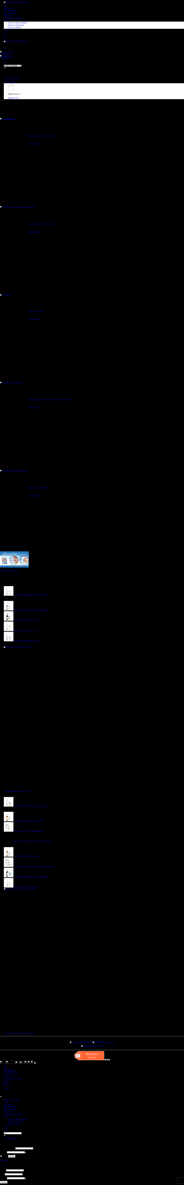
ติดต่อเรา (7, 30)
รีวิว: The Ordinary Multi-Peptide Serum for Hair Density (43, 136)
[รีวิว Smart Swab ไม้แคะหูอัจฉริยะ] (14, 567)
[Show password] (25, 1152)
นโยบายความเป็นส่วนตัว (16, 25)
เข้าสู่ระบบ (12, 1156)
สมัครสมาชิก (8, 8)
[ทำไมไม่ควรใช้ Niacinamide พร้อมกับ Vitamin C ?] (17, 207)
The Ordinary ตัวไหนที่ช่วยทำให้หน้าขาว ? (39, 488)
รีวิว (5, 32)
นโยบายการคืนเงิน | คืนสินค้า (17, 23)
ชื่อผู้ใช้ (3, 1170)
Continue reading (34, 144)
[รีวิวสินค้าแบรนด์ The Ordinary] (5, 295)
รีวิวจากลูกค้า (98, 1046)
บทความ (7, 35)
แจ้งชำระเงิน (8, 15)
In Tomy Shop (109, 1042)
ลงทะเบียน (4, 1182)
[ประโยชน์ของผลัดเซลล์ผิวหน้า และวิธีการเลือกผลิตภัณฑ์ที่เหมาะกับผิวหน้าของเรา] (11, 383)
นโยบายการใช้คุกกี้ (14, 27)
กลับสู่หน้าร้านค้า (13, 98)
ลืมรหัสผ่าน (4, 1160)
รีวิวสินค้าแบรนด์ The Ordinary (36, 311)
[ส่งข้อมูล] (4, 1135)
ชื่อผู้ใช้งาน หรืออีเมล (7, 1148)
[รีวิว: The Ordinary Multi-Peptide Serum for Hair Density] (7, 119)
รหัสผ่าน (3, 1152)
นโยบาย (6, 20)
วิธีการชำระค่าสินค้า (11, 13)
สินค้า (6, 6)
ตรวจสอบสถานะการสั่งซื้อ (12, 18)
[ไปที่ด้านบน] (1, 1096)
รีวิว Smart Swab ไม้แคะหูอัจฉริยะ (9, 571)
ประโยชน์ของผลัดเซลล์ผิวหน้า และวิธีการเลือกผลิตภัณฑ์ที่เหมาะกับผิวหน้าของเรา (50, 399)
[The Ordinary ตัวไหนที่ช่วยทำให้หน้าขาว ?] (14, 471)
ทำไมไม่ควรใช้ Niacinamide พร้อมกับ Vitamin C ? (41, 224)
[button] (5, 62)
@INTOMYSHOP (23, 2)
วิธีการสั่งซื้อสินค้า (10, 11)
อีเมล (2, 1174)
